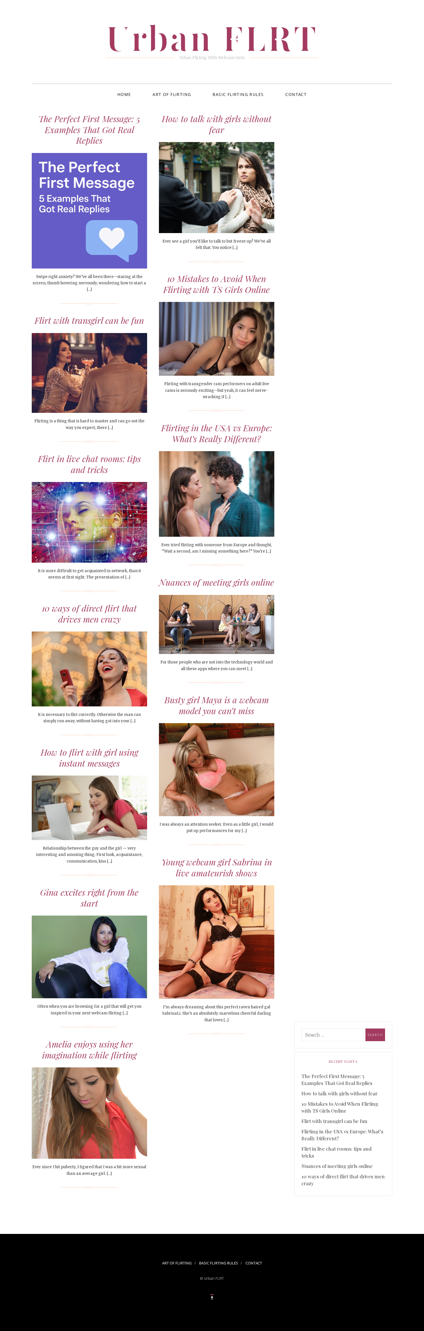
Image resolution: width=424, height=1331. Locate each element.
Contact (296, 94)
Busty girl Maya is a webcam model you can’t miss (216, 705)
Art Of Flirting (172, 94)
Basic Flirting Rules (238, 94)
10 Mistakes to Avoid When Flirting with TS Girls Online (216, 284)
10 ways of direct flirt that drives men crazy (89, 613)
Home (124, 94)
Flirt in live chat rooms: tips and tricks (89, 464)
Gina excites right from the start (89, 897)
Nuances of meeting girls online (216, 582)
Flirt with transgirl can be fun (89, 320)
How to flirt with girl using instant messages (89, 757)
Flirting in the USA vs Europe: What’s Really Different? (216, 433)
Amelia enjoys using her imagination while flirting (89, 1049)
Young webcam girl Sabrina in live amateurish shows (216, 867)
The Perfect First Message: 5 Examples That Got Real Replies (89, 129)
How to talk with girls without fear (216, 124)
